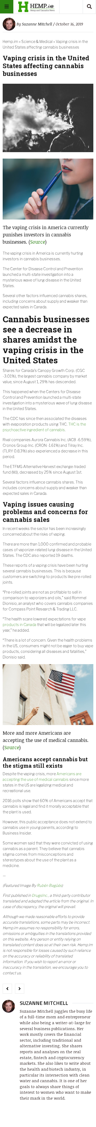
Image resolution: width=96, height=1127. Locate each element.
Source (37, 242)
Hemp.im (10, 41)
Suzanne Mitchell (37, 24)
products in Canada (19, 624)
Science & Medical (37, 41)
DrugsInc (39, 895)
